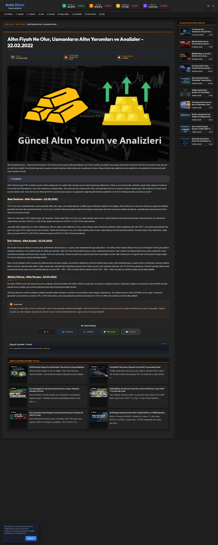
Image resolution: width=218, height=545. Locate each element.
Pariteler (9, 14)
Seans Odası (64, 14)
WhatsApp (109, 332)
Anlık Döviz (9, 24)
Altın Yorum (20, 24)
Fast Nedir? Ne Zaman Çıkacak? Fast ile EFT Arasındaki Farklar (135, 367)
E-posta (130, 332)
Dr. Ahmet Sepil (21, 58)
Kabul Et (31, 538)
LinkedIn (88, 332)
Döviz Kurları (91, 14)
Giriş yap (46, 348)
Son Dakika (78, 14)
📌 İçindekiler (15, 179)
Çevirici (52, 14)
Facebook (67, 332)
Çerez (25, 531)
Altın (42, 14)
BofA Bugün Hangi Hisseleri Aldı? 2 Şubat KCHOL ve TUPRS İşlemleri (137, 413)
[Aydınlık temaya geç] (208, 6)
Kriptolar (32, 14)
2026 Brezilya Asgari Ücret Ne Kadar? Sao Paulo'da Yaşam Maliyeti (56, 367)
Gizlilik (32, 531)
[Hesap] (213, 6)
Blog (103, 14)
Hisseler (21, 14)
